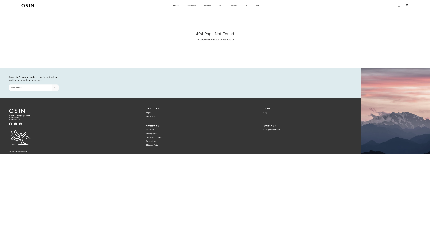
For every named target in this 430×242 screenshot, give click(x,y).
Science (207, 5)
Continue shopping (169, 45)
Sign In (149, 112)
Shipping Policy (152, 145)
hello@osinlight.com (271, 130)
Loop (175, 5)
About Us (150, 130)
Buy (257, 5)
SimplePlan (23, 151)
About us (191, 5)
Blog (265, 112)
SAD (220, 5)
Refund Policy (151, 141)
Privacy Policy (151, 133)
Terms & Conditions (154, 137)
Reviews (233, 5)
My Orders (150, 116)
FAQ (246, 5)
